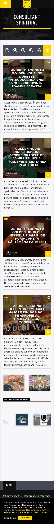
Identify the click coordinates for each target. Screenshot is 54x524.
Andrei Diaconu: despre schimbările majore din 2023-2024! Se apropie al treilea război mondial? (27, 314)
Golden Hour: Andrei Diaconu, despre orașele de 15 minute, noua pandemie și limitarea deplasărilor (27, 157)
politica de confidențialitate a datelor (26, 511)
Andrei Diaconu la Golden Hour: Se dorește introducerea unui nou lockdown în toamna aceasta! (27, 78)
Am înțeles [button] (25, 517)
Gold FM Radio (11, 95)
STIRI (6, 62)
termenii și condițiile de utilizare (26, 509)
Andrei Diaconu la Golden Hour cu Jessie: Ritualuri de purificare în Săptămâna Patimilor (27, 235)
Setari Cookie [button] (10, 518)
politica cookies (40, 512)
